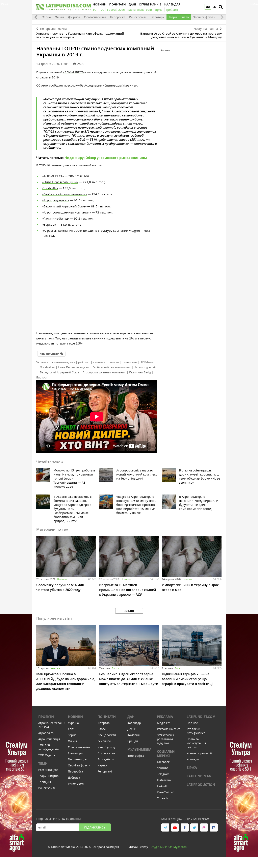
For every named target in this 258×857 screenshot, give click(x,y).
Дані (131, 716)
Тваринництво (179, 17)
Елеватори (157, 17)
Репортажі (105, 771)
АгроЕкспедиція (49, 739)
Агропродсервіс (145, 367)
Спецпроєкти (107, 735)
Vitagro (133, 230)
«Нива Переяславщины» (60, 182)
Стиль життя (106, 753)
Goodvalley (50, 188)
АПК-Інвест (148, 362)
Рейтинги (104, 741)
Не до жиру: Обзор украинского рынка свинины (105, 157)
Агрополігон (46, 733)
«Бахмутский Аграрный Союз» (64, 206)
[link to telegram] (165, 827)
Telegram (163, 774)
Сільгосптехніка (95, 17)
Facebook (163, 762)
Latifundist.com (201, 716)
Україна (73, 723)
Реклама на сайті (169, 729)
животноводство (63, 362)
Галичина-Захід (140, 372)
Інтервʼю (55, 668)
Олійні (59, 17)
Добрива (74, 17)
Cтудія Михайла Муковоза (169, 847)
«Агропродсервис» (55, 200)
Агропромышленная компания (104, 372)
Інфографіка (135, 756)
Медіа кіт (163, 723)
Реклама (165, 716)
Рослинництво (48, 770)
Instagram (164, 780)
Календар (134, 723)
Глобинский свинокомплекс (112, 367)
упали (49, 338)
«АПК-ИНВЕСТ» (73, 72)
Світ (71, 729)
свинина (99, 362)
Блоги (115, 668)
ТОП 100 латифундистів (48, 747)
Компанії (133, 735)
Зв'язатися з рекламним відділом (165, 739)
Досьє (131, 729)
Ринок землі (137, 17)
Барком (41, 377)
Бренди (132, 741)
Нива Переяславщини (73, 367)
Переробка (117, 17)
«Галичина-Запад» (55, 218)
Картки (102, 765)
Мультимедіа (139, 749)
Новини (62, 579)
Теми (43, 763)
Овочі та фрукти (204, 17)
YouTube (163, 768)
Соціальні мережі (166, 753)
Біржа (192, 767)
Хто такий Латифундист (196, 731)
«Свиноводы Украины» (120, 85)
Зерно (46, 17)
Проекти (46, 716)
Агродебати (106, 759)
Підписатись (94, 827)
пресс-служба (73, 85)
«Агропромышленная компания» (66, 212)
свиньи (114, 362)
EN (214, 7)
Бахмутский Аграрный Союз (59, 372)
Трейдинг (44, 782)
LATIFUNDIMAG (199, 776)
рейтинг (84, 362)
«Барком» (49, 224)
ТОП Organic (47, 755)
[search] (221, 7)
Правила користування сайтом (196, 743)
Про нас (192, 723)
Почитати (107, 716)
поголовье (130, 362)
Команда (193, 759)
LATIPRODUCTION (201, 784)
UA (208, 7)
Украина (42, 362)
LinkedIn (163, 786)
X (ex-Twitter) (165, 792)
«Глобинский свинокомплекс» (64, 194)
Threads (162, 798)
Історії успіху (106, 747)
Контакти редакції (199, 753)
